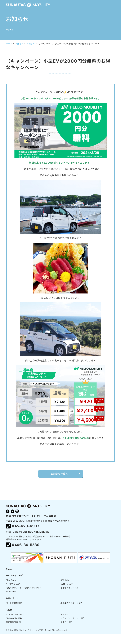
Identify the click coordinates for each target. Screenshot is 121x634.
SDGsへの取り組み (14, 618)
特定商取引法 (12, 622)
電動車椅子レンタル (69, 588)
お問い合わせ (12, 598)
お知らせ (64, 614)
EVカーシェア (66, 584)
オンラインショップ (15, 614)
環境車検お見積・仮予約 (71, 603)
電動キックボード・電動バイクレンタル (24, 588)
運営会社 (64, 622)
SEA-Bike (65, 580)
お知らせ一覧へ (59, 473)
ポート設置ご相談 (14, 603)
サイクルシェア (13, 584)
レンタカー (11, 591)
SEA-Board (11, 580)
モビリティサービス (15, 575)
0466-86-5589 (25, 545)
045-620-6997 (25, 526)
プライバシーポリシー (70, 618)
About (9, 569)
